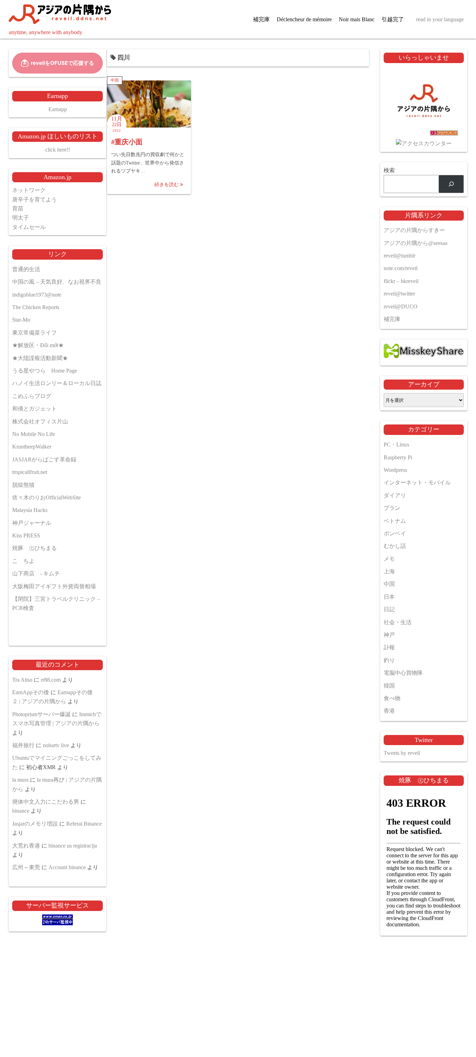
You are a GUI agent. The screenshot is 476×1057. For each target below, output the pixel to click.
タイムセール (29, 227)
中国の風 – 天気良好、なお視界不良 (56, 282)
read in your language (440, 19)
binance (20, 811)
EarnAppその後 (30, 692)
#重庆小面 (127, 142)
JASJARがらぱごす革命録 (44, 459)
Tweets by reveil (402, 753)
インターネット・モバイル (417, 482)
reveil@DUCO (400, 306)
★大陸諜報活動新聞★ (40, 358)
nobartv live (56, 745)
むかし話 (395, 546)
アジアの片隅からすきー (414, 230)
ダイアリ (395, 495)
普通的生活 (26, 269)
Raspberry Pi (398, 457)
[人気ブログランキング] (424, 134)
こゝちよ (23, 561)
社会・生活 (398, 622)
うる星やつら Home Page (44, 371)
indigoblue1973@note (36, 295)
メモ (389, 559)
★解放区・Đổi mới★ (38, 345)
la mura (20, 780)
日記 (389, 609)
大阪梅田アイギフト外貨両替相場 (54, 586)
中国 (114, 80)
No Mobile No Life (33, 434)
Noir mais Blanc (357, 19)
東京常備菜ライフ (34, 333)
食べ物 (392, 698)
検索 (389, 170)
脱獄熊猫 (23, 485)
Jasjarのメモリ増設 (35, 824)
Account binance (67, 867)
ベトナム (395, 521)
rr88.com (51, 680)
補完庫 (261, 19)
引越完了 (393, 19)
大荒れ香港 (26, 846)
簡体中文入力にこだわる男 (45, 802)
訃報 (389, 647)
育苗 (17, 209)
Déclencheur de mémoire (304, 19)
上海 (389, 571)
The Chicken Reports (35, 307)
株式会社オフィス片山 (40, 421)
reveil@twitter (399, 294)
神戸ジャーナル (31, 523)
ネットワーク (29, 190)
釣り (389, 660)
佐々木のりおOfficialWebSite (46, 497)
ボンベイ (395, 533)
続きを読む (167, 184)
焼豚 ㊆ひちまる (34, 548)
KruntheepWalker (31, 447)
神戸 (389, 635)
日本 (389, 597)
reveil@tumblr (399, 256)
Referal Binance (84, 824)
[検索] (451, 183)
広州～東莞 (26, 867)
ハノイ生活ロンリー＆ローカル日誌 (56, 383)
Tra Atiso (22, 680)
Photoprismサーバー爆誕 (41, 714)
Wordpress (395, 470)
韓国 (389, 686)
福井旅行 (23, 745)
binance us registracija (72, 846)
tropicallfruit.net (29, 472)
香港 (389, 711)
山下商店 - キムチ (36, 573)
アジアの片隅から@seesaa (415, 243)
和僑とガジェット (34, 409)
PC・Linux (396, 444)
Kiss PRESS (26, 535)
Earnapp (57, 109)
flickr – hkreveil (401, 281)
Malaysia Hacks (29, 510)
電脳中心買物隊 (403, 673)
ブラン (392, 508)
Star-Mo (21, 320)
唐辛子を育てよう (34, 199)
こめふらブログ (31, 396)
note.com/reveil (400, 268)
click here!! (57, 150)
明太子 (20, 218)
